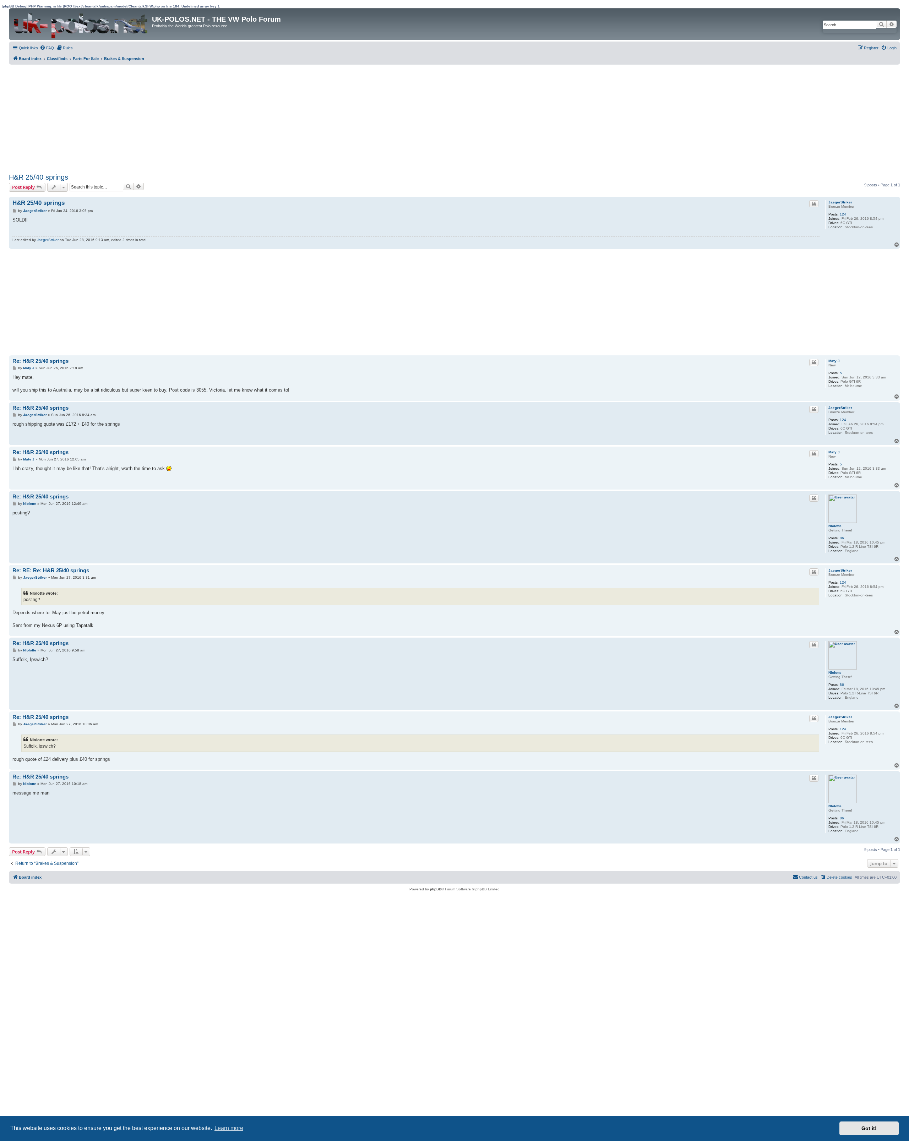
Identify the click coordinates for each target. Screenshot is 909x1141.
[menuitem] (47, 48)
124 (843, 214)
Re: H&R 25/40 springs (40, 361)
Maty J (834, 361)
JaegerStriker (840, 202)
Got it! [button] (869, 1128)
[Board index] (81, 24)
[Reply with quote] (813, 203)
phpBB (435, 889)
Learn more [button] (228, 1128)
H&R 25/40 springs (38, 177)
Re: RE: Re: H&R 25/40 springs (50, 570)
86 (842, 538)
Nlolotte (835, 526)
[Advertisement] (222, 118)
